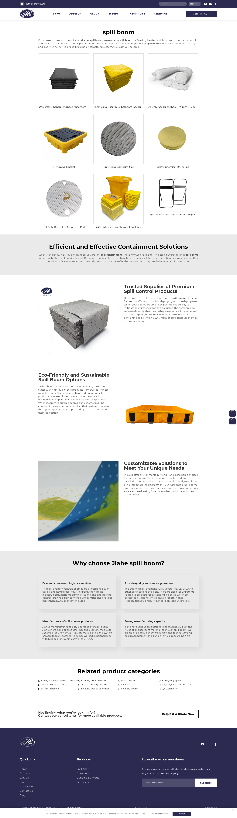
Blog (22, 795)
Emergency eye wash (173, 680)
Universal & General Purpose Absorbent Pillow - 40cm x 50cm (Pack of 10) (83, 107)
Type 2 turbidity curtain (94, 685)
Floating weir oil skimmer (95, 689)
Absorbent (83, 773)
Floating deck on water (94, 680)
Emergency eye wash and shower (59, 680)
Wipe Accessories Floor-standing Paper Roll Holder (178, 215)
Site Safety (83, 782)
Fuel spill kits (128, 680)
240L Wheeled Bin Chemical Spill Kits (118, 227)
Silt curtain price (50, 689)
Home (57, 14)
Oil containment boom (53, 685)
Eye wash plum (169, 689)
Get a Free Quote (202, 14)
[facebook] (215, 4)
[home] (27, 746)
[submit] (184, 4)
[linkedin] (211, 4)
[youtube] (206, 4)
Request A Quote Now (178, 714)
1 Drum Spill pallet (64, 167)
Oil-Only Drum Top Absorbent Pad (64, 227)
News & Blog (137, 14)
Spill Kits (82, 769)
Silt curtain (127, 685)
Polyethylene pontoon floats (177, 685)
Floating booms (130, 689)
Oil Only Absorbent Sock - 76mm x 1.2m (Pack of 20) (179, 107)
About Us (75, 14)
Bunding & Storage (88, 778)
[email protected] (35, 4)
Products (25, 782)
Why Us (94, 14)
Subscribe (206, 783)
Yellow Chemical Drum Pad (173, 167)
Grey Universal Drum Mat (118, 167)
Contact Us (160, 14)
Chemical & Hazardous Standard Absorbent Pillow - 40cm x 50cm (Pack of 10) (139, 107)
